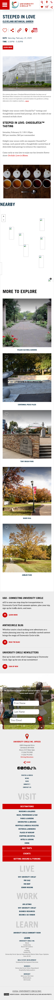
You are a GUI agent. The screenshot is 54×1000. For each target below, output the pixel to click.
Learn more (11, 615)
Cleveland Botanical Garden (18, 21)
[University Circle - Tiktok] (31, 769)
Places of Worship (27, 832)
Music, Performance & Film (27, 815)
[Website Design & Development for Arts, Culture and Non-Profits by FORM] (27, 994)
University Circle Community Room (27, 933)
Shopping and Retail (27, 836)
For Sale (27, 880)
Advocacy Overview (27, 976)
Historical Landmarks (27, 829)
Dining (27, 843)
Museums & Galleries (27, 811)
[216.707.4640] (51, 2)
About (27, 943)
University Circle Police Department (27, 968)
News (27, 778)
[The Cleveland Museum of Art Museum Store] (21, 239)
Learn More (7, 47)
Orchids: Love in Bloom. (18, 155)
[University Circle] (27, 5)
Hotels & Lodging (27, 839)
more (27, 101)
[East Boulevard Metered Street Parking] (41, 261)
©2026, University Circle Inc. (27, 991)
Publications (27, 978)
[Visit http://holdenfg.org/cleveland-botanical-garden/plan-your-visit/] (19, 30)
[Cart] (46, 7)
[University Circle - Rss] (34, 769)
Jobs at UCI (27, 956)
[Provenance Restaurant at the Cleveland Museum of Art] (42, 243)
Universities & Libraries (27, 822)
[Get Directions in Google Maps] (26, 30)
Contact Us (27, 787)
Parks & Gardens (27, 818)
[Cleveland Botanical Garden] (27, 92)
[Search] (42, 2)
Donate (27, 784)
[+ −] (27, 247)
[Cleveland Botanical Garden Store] (26, 250)
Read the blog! (12, 642)
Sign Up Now (11, 666)
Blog (27, 781)
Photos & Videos (27, 775)
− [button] (3, 220)
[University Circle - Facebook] (18, 769)
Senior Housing (27, 887)
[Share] (51, 7)
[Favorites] (42, 7)
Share (28, 762)
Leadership (27, 945)
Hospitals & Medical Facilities (27, 825)
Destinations (27, 806)
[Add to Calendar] (34, 30)
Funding (27, 950)
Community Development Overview (27, 962)
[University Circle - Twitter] (22, 769)
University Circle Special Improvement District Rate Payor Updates (27, 954)
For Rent (27, 884)
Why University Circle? (27, 877)
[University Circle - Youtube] (25, 769)
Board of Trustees (27, 947)
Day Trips (27, 848)
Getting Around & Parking (27, 858)
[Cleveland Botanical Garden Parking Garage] (42, 224)
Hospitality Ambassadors (27, 970)
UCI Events (27, 980)
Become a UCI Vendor (27, 915)
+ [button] (3, 216)
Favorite (5, 30)
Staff (27, 949)
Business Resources (27, 911)
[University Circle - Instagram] (28, 769)
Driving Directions (27, 757)
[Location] (46, 2)
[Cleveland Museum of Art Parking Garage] (11, 233)
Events (27, 853)
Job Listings (27, 904)
